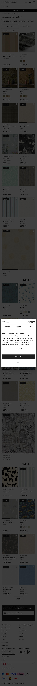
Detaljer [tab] (18, 326)
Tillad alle (18, 357)
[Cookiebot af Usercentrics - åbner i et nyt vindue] (27, 322)
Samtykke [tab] (7, 326)
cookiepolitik (18, 349)
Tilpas (17, 362)
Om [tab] (30, 326)
